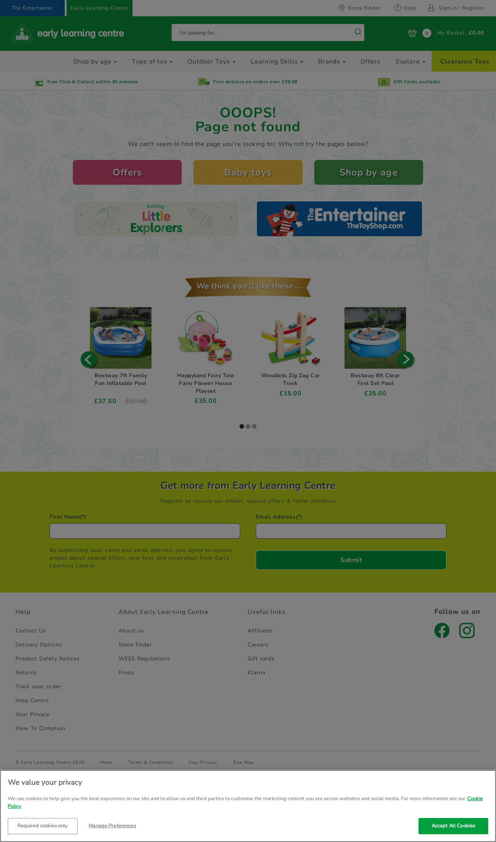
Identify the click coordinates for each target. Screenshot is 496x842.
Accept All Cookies (453, 825)
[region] (248, 806)
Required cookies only (42, 825)
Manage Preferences (112, 825)
